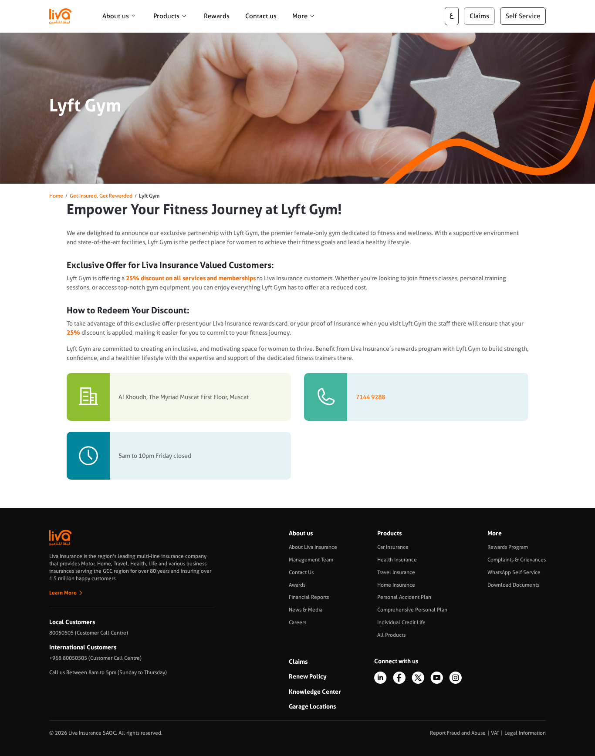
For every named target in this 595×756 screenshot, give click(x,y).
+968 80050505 (68, 658)
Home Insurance (396, 585)
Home (56, 196)
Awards (297, 585)
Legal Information (525, 733)
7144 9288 (370, 396)
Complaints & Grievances (516, 560)
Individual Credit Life (401, 622)
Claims (298, 661)
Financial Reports (309, 597)
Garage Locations (312, 706)
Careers (297, 622)
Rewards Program (507, 547)
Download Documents (513, 585)
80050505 (61, 633)
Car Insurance (393, 547)
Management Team (311, 560)
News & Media (305, 610)
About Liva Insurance (313, 547)
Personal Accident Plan (404, 597)
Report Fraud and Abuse (458, 733)
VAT (495, 733)
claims (479, 16)
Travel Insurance (396, 572)
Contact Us (301, 572)
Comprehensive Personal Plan (412, 610)
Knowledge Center (315, 691)
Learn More (63, 593)
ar (452, 16)
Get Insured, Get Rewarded (101, 196)
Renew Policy (308, 676)
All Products (391, 635)
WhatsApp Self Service (514, 572)
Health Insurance (397, 560)
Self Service (523, 16)
